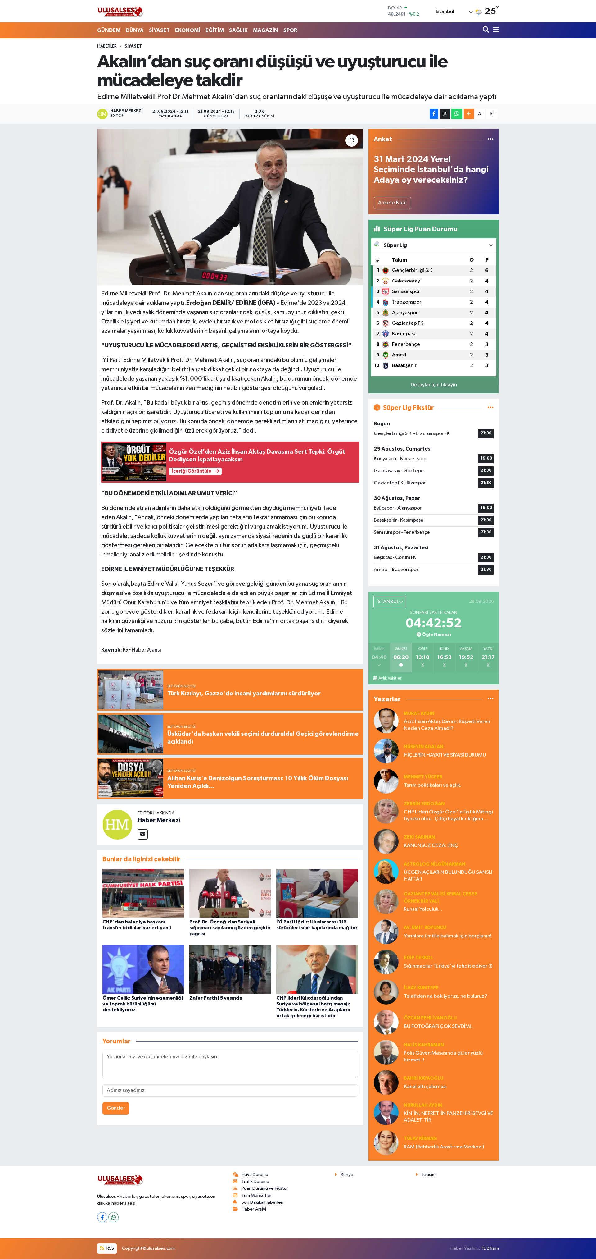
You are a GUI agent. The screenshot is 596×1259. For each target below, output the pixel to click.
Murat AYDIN (419, 713)
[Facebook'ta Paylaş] (434, 114)
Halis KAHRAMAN (424, 1045)
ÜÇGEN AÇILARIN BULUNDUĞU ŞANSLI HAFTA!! (448, 875)
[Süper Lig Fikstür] (491, 407)
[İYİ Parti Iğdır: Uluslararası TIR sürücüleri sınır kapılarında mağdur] (317, 892)
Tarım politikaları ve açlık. (432, 785)
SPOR (290, 30)
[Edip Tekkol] (386, 961)
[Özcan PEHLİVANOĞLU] (386, 1022)
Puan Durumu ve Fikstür (265, 1188)
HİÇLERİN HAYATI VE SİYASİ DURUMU (445, 755)
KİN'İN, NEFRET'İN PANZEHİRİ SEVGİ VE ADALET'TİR (448, 1117)
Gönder (116, 1108)
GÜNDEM (108, 30)
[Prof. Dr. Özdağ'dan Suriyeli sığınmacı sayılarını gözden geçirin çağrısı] (230, 892)
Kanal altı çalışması (425, 1086)
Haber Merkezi (159, 820)
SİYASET (159, 30)
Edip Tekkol (418, 957)
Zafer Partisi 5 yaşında (215, 998)
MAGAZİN (265, 30)
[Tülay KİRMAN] (386, 1142)
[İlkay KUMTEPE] (386, 992)
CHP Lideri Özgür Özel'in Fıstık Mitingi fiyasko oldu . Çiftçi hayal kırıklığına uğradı (448, 815)
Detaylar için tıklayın (434, 384)
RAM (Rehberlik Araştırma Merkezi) (444, 1147)
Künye (347, 1174)
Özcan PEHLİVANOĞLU (430, 1018)
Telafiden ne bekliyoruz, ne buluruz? (445, 996)
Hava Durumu (255, 1174)
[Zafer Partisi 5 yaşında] (230, 969)
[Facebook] (102, 1217)
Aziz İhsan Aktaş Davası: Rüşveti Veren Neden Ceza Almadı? (447, 725)
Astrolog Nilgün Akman (434, 864)
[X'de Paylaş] (445, 114)
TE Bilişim (490, 1248)
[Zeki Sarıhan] (386, 841)
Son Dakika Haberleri (262, 1202)
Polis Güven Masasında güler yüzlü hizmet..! (443, 1056)
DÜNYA (135, 30)
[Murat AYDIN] (386, 720)
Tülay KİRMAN (420, 1138)
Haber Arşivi (254, 1209)
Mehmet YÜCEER (423, 777)
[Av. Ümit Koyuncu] (386, 931)
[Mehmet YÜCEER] (386, 781)
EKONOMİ (187, 30)
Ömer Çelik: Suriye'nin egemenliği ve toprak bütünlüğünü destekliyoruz (142, 1004)
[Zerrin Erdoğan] (386, 811)
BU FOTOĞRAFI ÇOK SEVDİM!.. (439, 1026)
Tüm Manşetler (257, 1195)
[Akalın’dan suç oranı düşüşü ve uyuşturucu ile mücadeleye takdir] (230, 207)
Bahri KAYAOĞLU (423, 1078)
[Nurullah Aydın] (386, 1112)
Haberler (107, 46)
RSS (110, 1248)
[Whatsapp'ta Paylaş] (456, 114)
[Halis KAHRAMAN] (386, 1052)
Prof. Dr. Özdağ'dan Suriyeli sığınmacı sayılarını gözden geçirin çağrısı (229, 927)
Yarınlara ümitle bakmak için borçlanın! (447, 936)
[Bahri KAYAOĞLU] (386, 1082)
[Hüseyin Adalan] (386, 750)
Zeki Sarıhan (419, 837)
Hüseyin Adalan (423, 746)
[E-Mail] (143, 834)
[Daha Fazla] (469, 114)
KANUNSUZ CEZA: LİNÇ (431, 845)
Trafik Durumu (255, 1181)
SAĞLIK (238, 30)
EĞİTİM (214, 30)
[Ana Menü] (494, 30)
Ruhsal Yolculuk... (423, 909)
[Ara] (486, 30)
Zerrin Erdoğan (424, 804)
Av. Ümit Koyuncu (425, 927)
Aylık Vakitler (389, 678)
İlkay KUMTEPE (421, 988)
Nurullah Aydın (423, 1105)
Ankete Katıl (392, 202)
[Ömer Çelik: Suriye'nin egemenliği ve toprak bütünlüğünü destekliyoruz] (143, 969)
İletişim (429, 1174)
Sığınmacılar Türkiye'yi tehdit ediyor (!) (448, 966)
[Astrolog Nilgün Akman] (386, 871)
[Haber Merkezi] (117, 824)
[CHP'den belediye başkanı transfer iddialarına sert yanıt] (143, 892)
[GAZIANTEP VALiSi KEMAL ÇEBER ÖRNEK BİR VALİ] (386, 901)
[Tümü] (491, 139)
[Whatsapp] (113, 1217)
